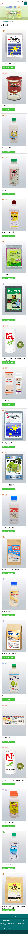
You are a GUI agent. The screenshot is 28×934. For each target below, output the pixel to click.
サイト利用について (21, 920)
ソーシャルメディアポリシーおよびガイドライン (7, 924)
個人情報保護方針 (7, 920)
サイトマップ (21, 923)
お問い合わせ (7, 928)
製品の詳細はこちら (8, 67)
